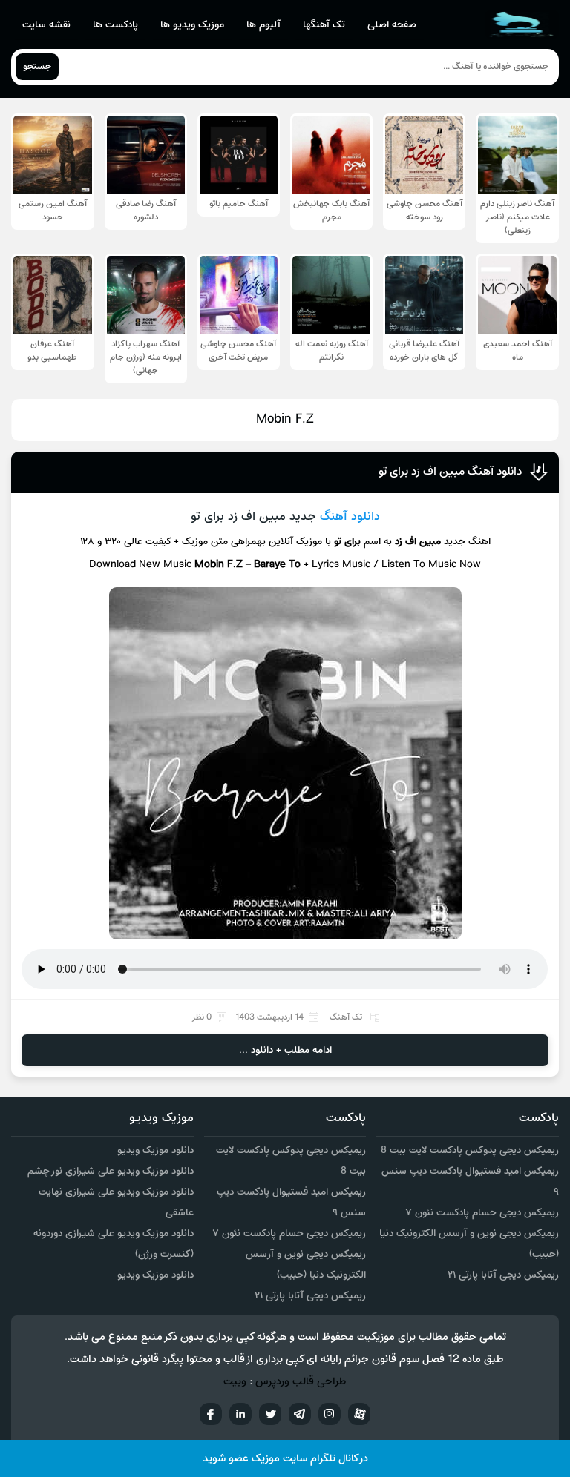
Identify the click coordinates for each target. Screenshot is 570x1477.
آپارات (359, 1414)
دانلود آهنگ (350, 516)
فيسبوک (211, 1414)
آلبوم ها (263, 24)
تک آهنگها (324, 24)
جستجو (37, 67)
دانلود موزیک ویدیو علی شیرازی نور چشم (110, 1171)
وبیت (234, 1381)
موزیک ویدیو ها (192, 24)
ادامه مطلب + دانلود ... (285, 1050)
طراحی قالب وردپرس (301, 1381)
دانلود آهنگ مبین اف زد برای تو (450, 471)
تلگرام (300, 1414)
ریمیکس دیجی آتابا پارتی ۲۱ (503, 1274)
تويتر (270, 1414)
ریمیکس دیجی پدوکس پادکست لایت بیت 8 (470, 1150)
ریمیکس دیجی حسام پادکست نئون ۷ (482, 1212)
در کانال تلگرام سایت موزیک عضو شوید (285, 1459)
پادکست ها (115, 24)
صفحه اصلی (391, 24)
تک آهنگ (346, 1017)
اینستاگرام (329, 1414)
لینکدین (240, 1414)
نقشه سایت (46, 24)
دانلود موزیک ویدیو (155, 1150)
